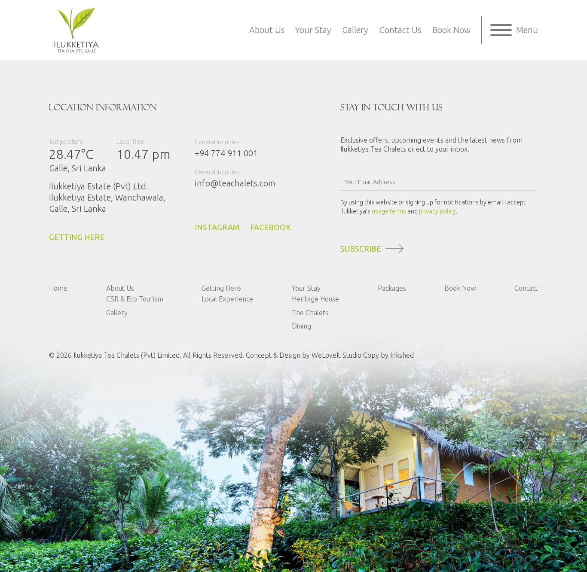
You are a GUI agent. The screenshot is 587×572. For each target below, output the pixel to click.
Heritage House (315, 299)
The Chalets (310, 312)
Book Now (451, 30)
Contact (526, 288)
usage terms (389, 211)
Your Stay (313, 30)
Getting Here (221, 288)
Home (58, 288)
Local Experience (227, 299)
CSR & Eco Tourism (134, 299)
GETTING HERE (76, 237)
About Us (266, 30)
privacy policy (437, 211)
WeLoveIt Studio (336, 355)
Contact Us (400, 30)
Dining (301, 326)
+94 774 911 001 (226, 153)
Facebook (270, 227)
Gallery (355, 30)
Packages (392, 288)
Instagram (217, 227)
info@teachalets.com (235, 183)
